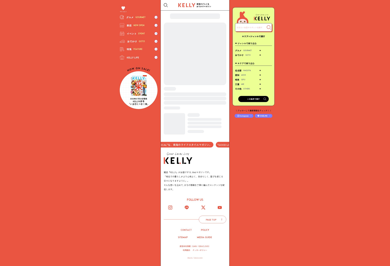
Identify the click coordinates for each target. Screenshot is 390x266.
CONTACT (186, 230)
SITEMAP (183, 237)
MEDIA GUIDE (204, 237)
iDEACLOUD (204, 246)
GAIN (194, 246)
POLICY (205, 230)
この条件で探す (253, 99)
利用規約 (186, 250)
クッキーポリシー (200, 250)
